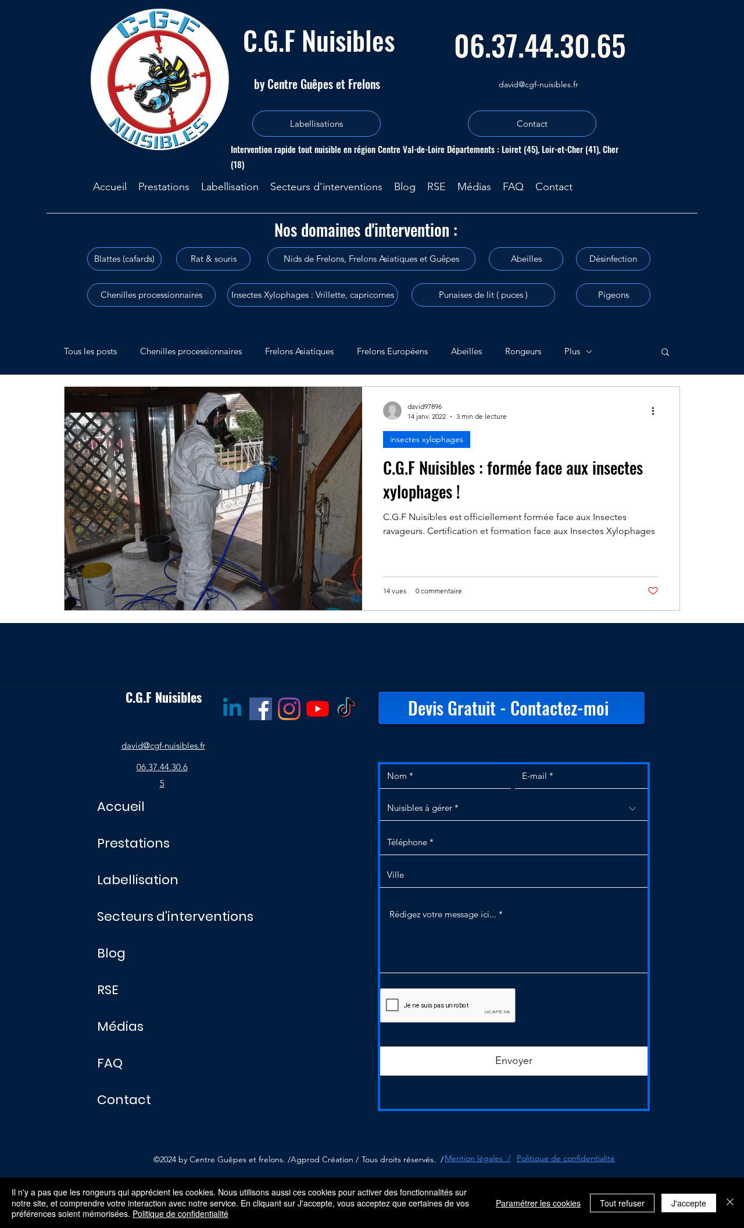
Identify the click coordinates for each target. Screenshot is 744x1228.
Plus (572, 351)
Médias (120, 1026)
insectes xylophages (426, 439)
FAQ (110, 1063)
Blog (111, 953)
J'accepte (688, 1203)
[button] (665, 353)
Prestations (133, 843)
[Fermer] (730, 1203)
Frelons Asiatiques (299, 351)
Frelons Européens (392, 351)
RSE (107, 990)
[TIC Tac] (346, 708)
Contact (124, 1100)
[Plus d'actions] (657, 411)
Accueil (121, 807)
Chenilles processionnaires (191, 351)
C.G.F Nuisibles (319, 39)
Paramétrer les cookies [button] (538, 1203)
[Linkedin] (232, 708)
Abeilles (466, 351)
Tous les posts (90, 351)
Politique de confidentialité (180, 1213)
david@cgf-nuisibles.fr (538, 84)
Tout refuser (622, 1203)
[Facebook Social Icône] (260, 708)
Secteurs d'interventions (175, 916)
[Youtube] (317, 708)
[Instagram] (289, 708)
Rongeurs (523, 351)
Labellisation (137, 880)
